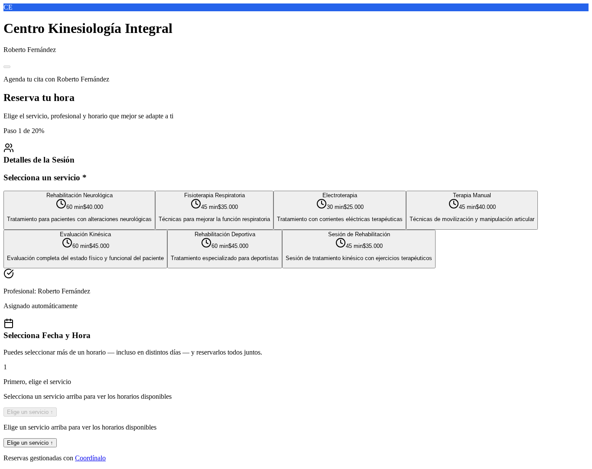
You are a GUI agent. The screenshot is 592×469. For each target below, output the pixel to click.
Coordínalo (90, 458)
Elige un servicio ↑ (30, 412)
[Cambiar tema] (6, 66)
